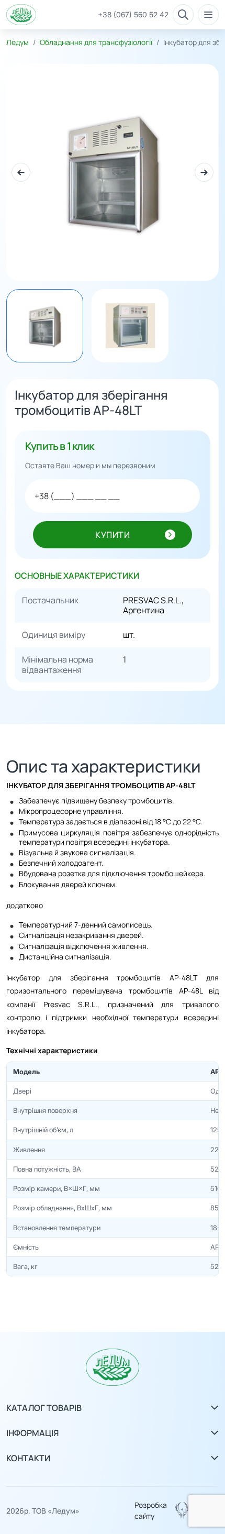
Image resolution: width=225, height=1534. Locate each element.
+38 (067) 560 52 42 (133, 14)
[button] (21, 172)
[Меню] (208, 14)
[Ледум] (21, 14)
